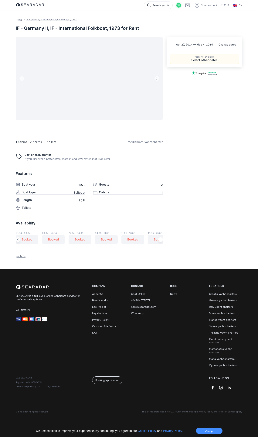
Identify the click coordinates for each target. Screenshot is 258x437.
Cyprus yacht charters (223, 365)
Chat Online (138, 294)
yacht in (20, 256)
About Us (97, 294)
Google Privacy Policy (201, 411)
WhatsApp (137, 313)
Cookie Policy (147, 430)
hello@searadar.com (143, 306)
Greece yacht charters (223, 300)
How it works (100, 300)
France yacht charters (222, 319)
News (173, 294)
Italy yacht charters (221, 306)
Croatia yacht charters (223, 294)
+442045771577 (140, 300)
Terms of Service (227, 411)
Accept (209, 430)
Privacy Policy (100, 319)
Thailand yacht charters (223, 332)
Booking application (107, 380)
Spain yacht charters (222, 313)
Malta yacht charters (222, 359)
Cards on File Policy (104, 326)
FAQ (94, 332)
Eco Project (99, 306)
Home (19, 19)
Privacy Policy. (173, 430)
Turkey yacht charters (222, 326)
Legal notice (99, 313)
